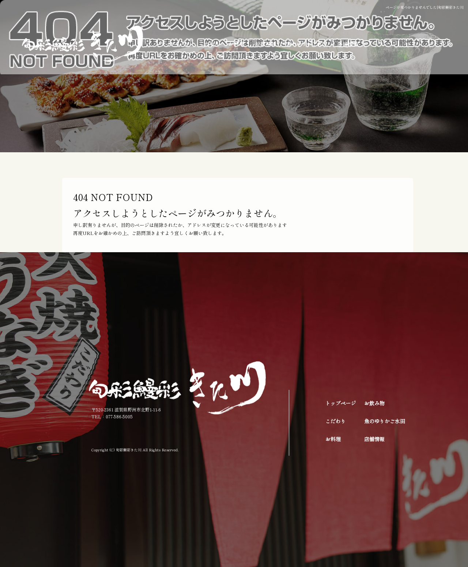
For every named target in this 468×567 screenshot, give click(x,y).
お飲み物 (266, 44)
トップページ (175, 44)
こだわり (209, 44)
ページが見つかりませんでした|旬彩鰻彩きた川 (425, 7)
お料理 (236, 44)
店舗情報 (356, 44)
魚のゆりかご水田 (307, 44)
